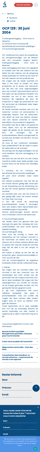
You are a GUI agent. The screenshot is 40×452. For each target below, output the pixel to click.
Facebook (13, 18)
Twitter (13, 21)
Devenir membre (24, 5)
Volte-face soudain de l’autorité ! (17, 341)
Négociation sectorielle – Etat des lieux (17, 348)
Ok (35, 449)
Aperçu (10, 13)
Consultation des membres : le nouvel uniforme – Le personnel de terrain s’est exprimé (17, 357)
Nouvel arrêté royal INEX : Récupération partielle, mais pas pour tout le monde (17, 333)
